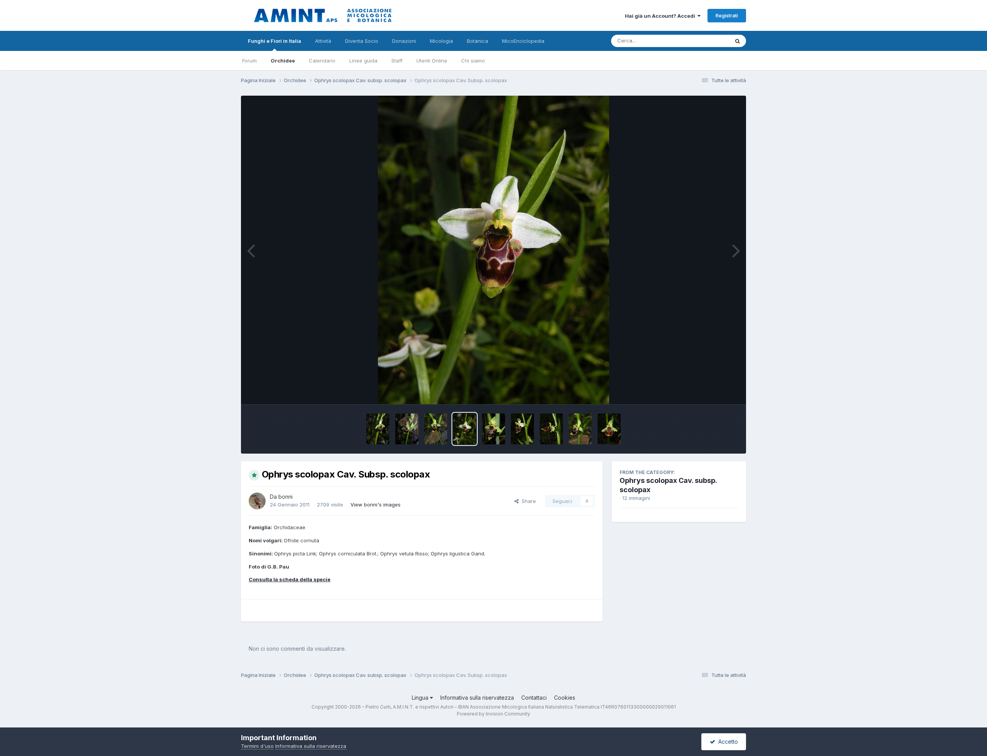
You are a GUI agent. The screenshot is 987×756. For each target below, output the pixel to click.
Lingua (421, 697)
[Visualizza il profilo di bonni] (257, 501)
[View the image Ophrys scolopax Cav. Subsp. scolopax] (377, 428)
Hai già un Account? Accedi (661, 16)
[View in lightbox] (493, 250)
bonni (285, 496)
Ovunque (708, 41)
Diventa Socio (361, 41)
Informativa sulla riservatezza (477, 697)
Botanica (477, 41)
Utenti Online (431, 60)
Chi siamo (473, 60)
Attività (323, 41)
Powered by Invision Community (493, 714)
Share (527, 501)
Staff (397, 60)
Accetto (726, 741)
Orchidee (283, 60)
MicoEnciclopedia (523, 41)
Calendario (322, 60)
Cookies (564, 697)
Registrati (727, 15)
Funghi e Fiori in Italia (274, 41)
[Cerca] (737, 41)
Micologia (441, 41)
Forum (249, 60)
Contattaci (534, 697)
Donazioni (404, 41)
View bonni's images (375, 504)
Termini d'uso (257, 746)
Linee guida (363, 60)
